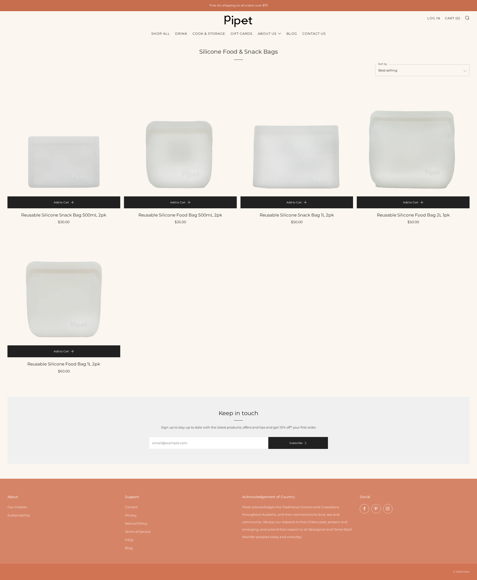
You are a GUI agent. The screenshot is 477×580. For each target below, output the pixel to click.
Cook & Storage (209, 34)
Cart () (452, 18)
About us (267, 34)
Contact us (314, 34)
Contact (131, 507)
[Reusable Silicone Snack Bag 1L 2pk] (296, 140)
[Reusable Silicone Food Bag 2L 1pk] (413, 140)
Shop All (160, 34)
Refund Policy (136, 523)
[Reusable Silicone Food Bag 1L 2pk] (63, 289)
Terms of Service (138, 532)
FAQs (129, 540)
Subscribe (296, 443)
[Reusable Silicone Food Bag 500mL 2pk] (180, 140)
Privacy (131, 515)
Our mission (17, 507)
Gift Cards (241, 34)
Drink (181, 34)
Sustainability (18, 515)
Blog (291, 34)
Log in (433, 18)
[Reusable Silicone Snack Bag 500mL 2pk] (63, 140)
